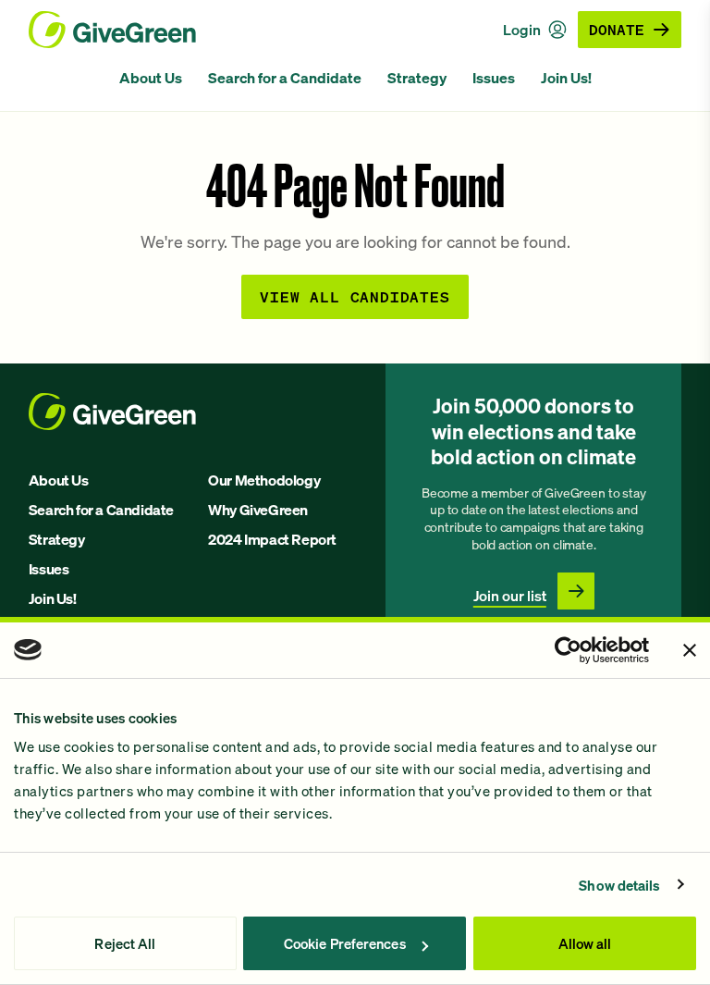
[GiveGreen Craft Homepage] (112, 29)
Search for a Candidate (284, 78)
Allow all (585, 943)
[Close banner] (689, 650)
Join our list (509, 595)
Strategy (417, 78)
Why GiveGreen (258, 509)
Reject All (124, 943)
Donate (616, 29)
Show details (619, 885)
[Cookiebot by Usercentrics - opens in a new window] (568, 650)
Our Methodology (264, 480)
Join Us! (566, 78)
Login (522, 29)
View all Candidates (354, 296)
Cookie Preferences (345, 943)
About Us (150, 78)
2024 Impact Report (272, 539)
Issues (493, 78)
